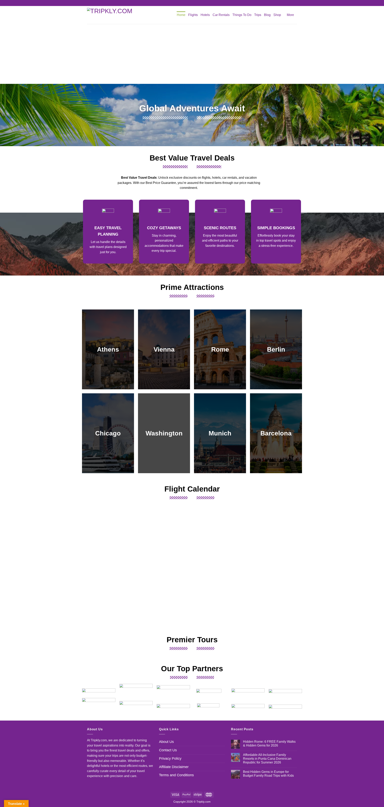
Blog (267, 15)
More (290, 15)
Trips (257, 15)
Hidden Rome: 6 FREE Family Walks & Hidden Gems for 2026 (269, 743)
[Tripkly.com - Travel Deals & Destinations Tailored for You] (112, 15)
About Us (166, 742)
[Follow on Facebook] (188, 3)
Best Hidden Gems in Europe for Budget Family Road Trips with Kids (268, 773)
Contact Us (168, 750)
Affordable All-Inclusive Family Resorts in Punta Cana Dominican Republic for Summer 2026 (267, 758)
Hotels (205, 15)
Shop (277, 15)
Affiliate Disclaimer (174, 767)
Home (181, 15)
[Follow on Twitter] (196, 3)
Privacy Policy (170, 758)
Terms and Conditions (176, 775)
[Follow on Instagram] (192, 3)
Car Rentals (221, 15)
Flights (193, 15)
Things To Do (241, 15)
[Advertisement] (192, 54)
